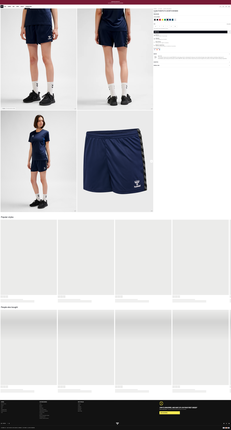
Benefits (155, 53)
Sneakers (79, 406)
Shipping (157, 38)
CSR (1, 408)
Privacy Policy (41, 412)
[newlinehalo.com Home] (1, 6)
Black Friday (80, 411)
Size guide (229, 23)
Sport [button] (17, 6)
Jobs (2, 412)
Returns (40, 406)
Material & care (156, 65)
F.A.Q (40, 403)
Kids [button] (13, 6)
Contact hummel (4, 411)
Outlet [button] (22, 6)
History (2, 405)
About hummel (3, 403)
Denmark (4, 423)
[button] (220, 6)
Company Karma (4, 409)
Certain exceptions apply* (163, 409)
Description (156, 62)
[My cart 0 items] (229, 6)
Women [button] (9, 6)
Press (2, 406)
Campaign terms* (42, 416)
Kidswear (79, 409)
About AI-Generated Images (44, 415)
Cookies (40, 413)
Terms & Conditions (42, 409)
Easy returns (158, 41)
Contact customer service (44, 418)
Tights (79, 405)
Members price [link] (29, 6)
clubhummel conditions (43, 411)
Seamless (79, 408)
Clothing (160, 8)
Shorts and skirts (167, 8)
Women (155, 8)
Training (79, 403)
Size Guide (41, 408)
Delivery (157, 34)
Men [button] (5, 6)
